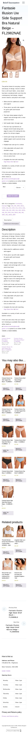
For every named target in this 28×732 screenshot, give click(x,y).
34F (10, 210)
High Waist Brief (9, 161)
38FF (3, 214)
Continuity (18, 203)
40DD (10, 214)
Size (4, 186)
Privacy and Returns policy (10, 716)
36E (3, 212)
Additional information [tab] (11, 223)
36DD (23, 210)
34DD (3, 210)
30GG (22, 206)
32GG (20, 208)
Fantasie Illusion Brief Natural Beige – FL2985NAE (19, 340)
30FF (18, 206)
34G (16, 210)
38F (22, 212)
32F (10, 208)
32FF (13, 208)
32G (16, 208)
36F (6, 212)
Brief (16, 161)
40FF (14, 214)
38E (19, 212)
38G (6, 214)
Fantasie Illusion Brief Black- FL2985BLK (6, 340)
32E (7, 208)
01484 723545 (6, 671)
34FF (13, 210)
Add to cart (13, 196)
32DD (3, 208)
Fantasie (4, 206)
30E (12, 206)
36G (12, 212)
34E (7, 210)
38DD (16, 212)
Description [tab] (8, 220)
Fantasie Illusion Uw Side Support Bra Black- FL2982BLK (7, 348)
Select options (6, 389)
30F (15, 206)
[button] (23, 40)
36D (19, 210)
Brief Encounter (11, 2)
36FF (9, 212)
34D (23, 208)
